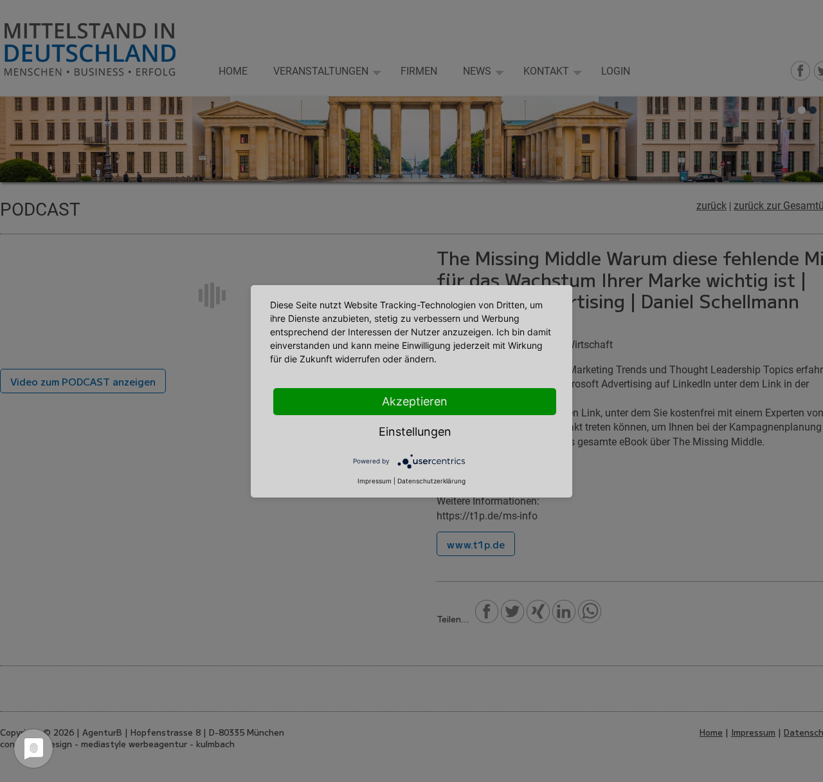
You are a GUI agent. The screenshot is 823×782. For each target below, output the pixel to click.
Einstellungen (415, 431)
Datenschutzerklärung (431, 481)
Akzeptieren (415, 401)
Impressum (374, 481)
